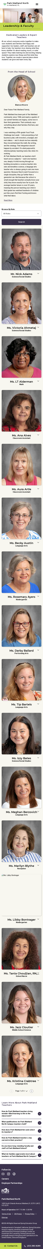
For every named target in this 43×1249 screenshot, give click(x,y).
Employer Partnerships (12, 1183)
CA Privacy (18, 1214)
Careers (5, 1179)
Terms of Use (6, 1214)
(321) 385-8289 (33, 1246)
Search (21, 222)
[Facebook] (14, 1174)
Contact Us (12, 1246)
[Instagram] (8, 1174)
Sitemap (5, 1217)
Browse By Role (8, 209)
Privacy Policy (29, 1214)
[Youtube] (3, 1174)
